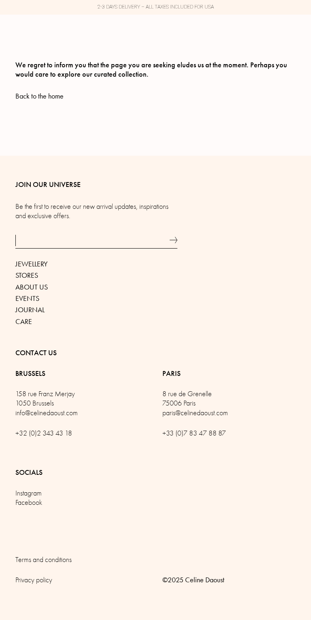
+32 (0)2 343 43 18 (43, 433)
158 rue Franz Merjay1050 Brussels (45, 399)
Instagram (28, 493)
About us (31, 287)
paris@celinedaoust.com (195, 413)
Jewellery (31, 264)
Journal (30, 309)
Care (23, 321)
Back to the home (39, 96)
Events (27, 298)
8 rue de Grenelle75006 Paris (187, 399)
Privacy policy (33, 580)
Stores (26, 275)
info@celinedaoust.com (46, 413)
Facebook (28, 502)
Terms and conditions (43, 560)
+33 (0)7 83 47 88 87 (194, 433)
